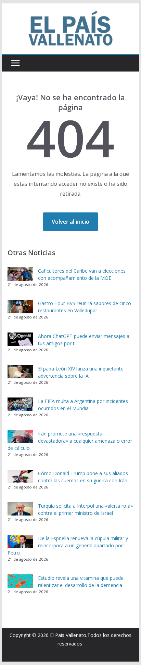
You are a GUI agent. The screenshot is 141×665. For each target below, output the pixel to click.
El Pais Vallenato (68, 635)
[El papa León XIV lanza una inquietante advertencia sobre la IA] (20, 372)
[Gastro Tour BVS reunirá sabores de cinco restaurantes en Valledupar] (20, 306)
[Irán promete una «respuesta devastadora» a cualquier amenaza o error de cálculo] (20, 437)
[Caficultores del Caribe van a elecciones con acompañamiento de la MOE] (20, 274)
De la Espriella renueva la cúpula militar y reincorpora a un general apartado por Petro (68, 545)
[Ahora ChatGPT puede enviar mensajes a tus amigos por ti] (20, 339)
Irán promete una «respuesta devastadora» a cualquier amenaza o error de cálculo (70, 440)
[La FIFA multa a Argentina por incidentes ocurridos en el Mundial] (20, 404)
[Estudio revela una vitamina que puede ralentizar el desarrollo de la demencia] (20, 581)
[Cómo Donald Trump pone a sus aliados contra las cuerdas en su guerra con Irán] (20, 476)
